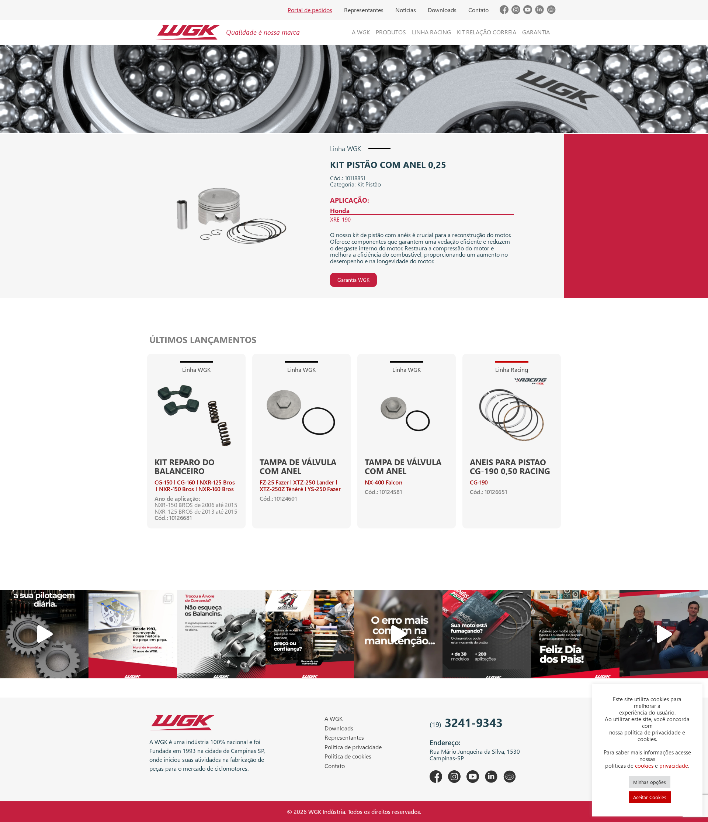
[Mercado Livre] (551, 12)
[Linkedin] (539, 12)
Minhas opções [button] (649, 782)
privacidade (673, 765)
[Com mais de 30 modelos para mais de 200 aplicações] (486, 634)
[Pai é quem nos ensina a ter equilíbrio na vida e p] (575, 634)
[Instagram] (515, 12)
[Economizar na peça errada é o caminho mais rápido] (398, 634)
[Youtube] (527, 12)
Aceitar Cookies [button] (649, 797)
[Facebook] (504, 12)
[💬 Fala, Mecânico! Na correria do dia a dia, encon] (310, 634)
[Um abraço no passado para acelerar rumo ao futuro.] (132, 634)
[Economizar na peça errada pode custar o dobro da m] (221, 634)
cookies (644, 765)
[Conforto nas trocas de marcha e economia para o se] (44, 634)
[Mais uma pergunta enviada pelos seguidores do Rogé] (664, 634)
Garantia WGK (353, 279)
